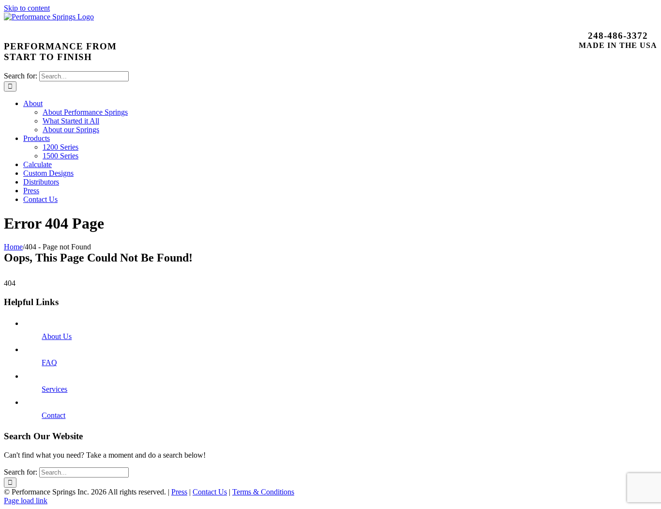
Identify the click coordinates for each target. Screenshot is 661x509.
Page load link (25, 500)
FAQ (49, 362)
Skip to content (27, 8)
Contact (53, 415)
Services (54, 389)
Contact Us (210, 492)
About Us (57, 336)
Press (179, 492)
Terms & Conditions (263, 492)
